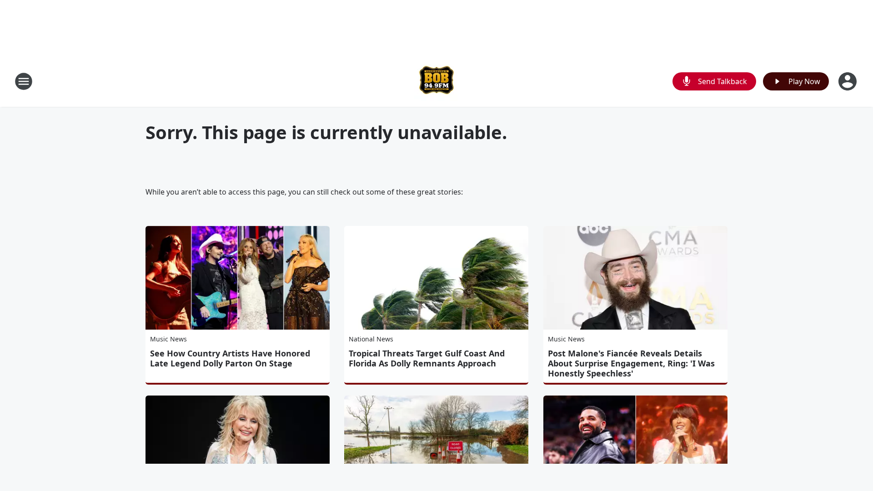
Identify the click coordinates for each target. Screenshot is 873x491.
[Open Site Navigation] (24, 81)
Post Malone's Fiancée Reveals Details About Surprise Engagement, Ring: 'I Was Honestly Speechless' (631, 363)
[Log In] (848, 81)
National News (371, 339)
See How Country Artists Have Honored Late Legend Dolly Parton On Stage (230, 358)
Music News (168, 339)
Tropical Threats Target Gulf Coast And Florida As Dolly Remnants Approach (427, 358)
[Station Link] (436, 81)
